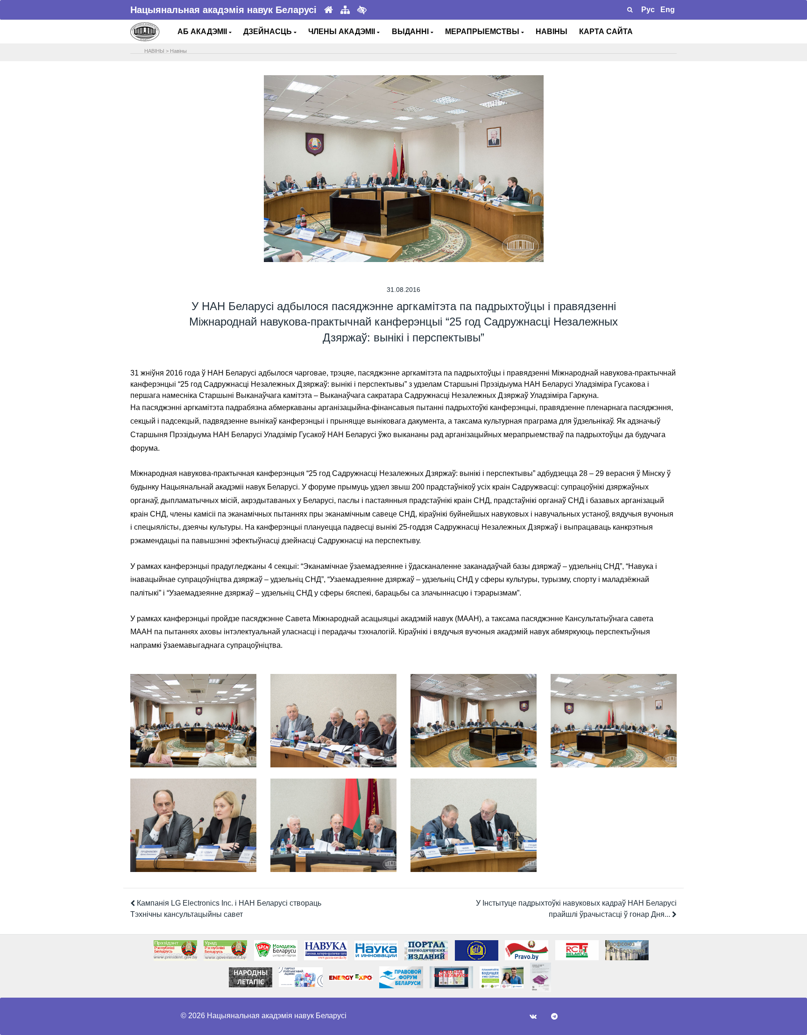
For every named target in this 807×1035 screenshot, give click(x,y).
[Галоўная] (328, 10)
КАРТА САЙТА (606, 31)
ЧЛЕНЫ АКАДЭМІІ (342, 31)
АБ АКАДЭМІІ (203, 31)
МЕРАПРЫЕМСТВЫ (483, 31)
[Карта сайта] (345, 10)
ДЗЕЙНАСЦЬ (268, 31)
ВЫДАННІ (411, 31)
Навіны (178, 51)
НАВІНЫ (551, 31)
